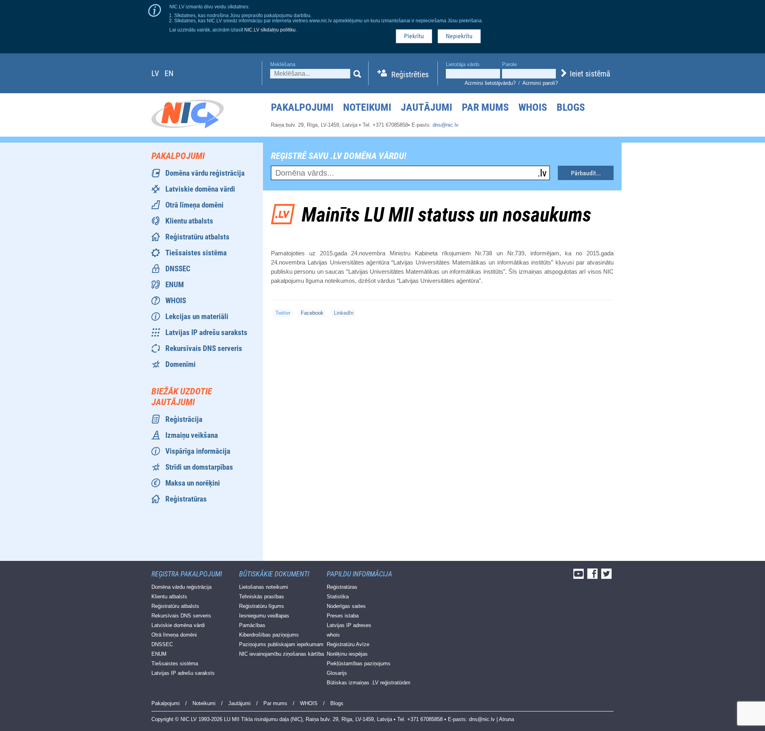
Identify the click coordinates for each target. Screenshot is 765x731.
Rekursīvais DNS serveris (203, 348)
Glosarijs (337, 673)
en (169, 73)
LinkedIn (343, 313)
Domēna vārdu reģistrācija (205, 173)
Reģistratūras (186, 499)
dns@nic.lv (446, 125)
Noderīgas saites (346, 606)
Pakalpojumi (302, 107)
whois (333, 635)
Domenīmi (180, 364)
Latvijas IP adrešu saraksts (206, 332)
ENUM (174, 284)
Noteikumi (367, 107)
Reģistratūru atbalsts (197, 236)
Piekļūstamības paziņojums (358, 663)
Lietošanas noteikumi (263, 587)
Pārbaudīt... (586, 173)
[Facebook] (593, 576)
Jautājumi (426, 107)
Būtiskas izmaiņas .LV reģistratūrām (368, 683)
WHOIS (532, 107)
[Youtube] (579, 576)
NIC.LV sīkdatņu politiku (270, 29)
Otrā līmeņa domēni (194, 205)
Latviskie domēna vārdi (200, 189)
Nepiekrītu (459, 36)
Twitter (282, 313)
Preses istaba (343, 616)
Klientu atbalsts (189, 220)
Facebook (312, 313)
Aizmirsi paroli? (540, 83)
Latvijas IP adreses (349, 625)
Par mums (485, 107)
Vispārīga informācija (197, 451)
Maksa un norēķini (192, 483)
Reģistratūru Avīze (348, 644)
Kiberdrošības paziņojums (269, 635)
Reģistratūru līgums (261, 606)
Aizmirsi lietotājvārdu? (490, 83)
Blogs (571, 107)
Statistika (338, 597)
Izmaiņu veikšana (191, 435)
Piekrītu (414, 36)
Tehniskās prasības (261, 597)
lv (155, 73)
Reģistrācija (183, 419)
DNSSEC (177, 268)
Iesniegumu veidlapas (264, 616)
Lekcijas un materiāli (196, 316)
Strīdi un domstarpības (199, 467)
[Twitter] (607, 576)
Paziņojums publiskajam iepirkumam (281, 644)
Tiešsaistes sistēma (196, 252)
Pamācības (252, 625)
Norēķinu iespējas (347, 654)
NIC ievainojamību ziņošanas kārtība (281, 654)
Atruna (506, 719)
